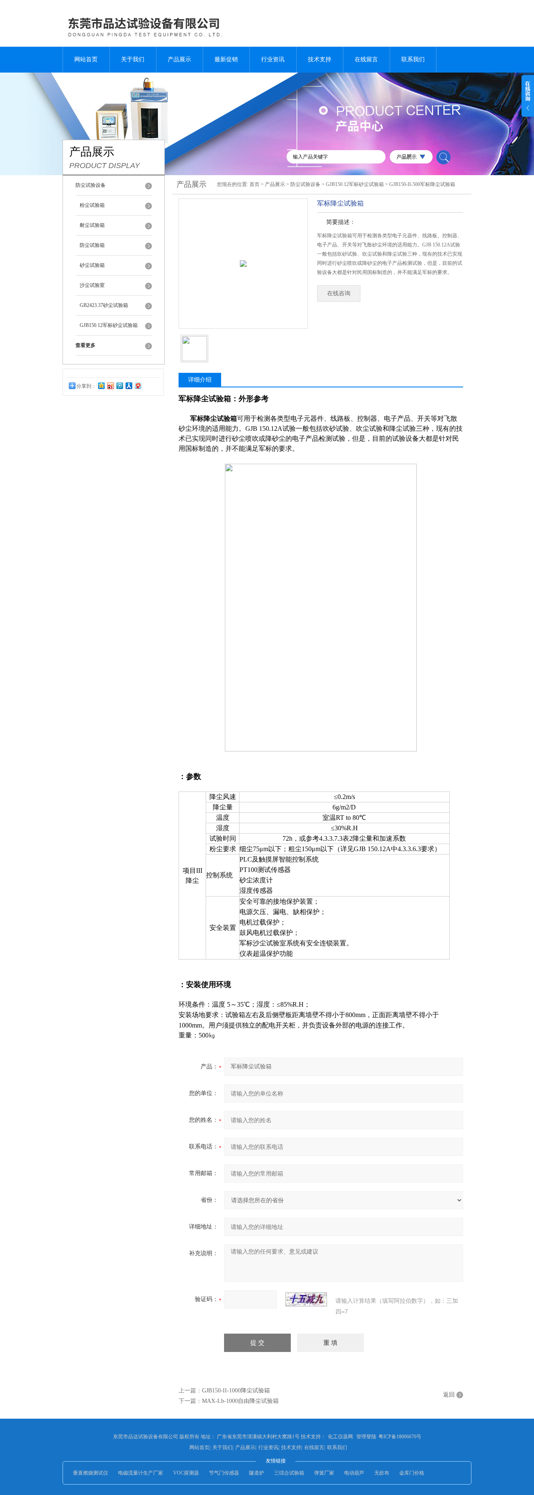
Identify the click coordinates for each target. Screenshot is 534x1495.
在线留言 (366, 59)
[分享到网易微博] (137, 385)
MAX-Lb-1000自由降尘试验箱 (240, 1401)
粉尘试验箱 (92, 205)
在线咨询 (338, 293)
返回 (449, 1395)
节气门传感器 (224, 1473)
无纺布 (381, 1473)
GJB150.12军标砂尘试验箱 (109, 325)
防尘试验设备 (305, 184)
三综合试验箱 (289, 1473)
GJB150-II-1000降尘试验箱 (236, 1390)
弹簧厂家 (324, 1473)
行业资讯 (273, 59)
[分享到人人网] (128, 385)
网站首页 (86, 59)
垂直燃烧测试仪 (90, 1473)
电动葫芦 (354, 1473)
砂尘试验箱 (92, 265)
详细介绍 (200, 380)
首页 (254, 184)
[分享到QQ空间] (101, 385)
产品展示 (179, 59)
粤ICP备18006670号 (399, 1437)
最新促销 (226, 59)
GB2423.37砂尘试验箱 (104, 305)
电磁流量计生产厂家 (140, 1473)
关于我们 (132, 59)
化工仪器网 (340, 1437)
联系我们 (413, 59)
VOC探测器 (186, 1473)
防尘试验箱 (92, 245)
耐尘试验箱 (92, 225)
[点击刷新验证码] (306, 1299)
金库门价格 (411, 1473)
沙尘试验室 (92, 285)
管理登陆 (366, 1437)
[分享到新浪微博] (110, 385)
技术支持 (319, 59)
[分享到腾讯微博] (119, 385)
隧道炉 (256, 1473)
